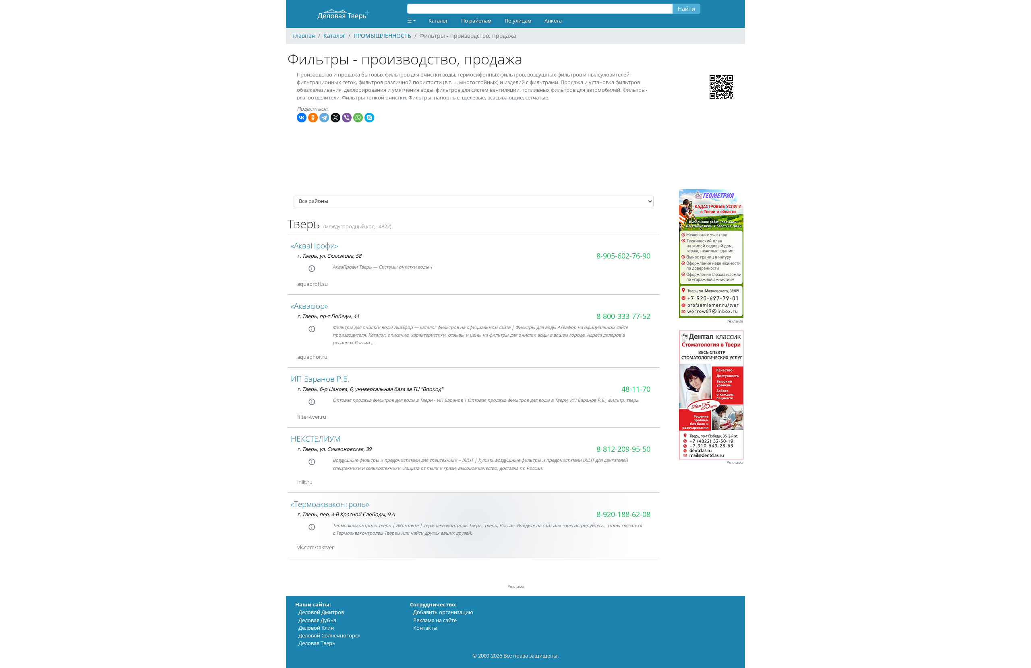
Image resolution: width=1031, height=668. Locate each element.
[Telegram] (324, 117)
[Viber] (347, 117)
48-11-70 (635, 389)
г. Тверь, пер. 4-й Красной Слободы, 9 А (346, 514)
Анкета (553, 20)
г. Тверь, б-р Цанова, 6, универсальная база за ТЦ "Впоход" (370, 389)
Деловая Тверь (316, 643)
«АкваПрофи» (314, 245)
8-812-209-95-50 (623, 449)
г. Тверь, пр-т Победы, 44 (328, 316)
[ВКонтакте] (301, 117)
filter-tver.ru (311, 416)
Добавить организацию (443, 612)
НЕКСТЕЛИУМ (315, 438)
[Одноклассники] (313, 117)
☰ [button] (409, 20)
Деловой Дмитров (321, 612)
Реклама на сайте (435, 620)
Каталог (438, 20)
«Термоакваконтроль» (330, 503)
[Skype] (369, 117)
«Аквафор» (309, 305)
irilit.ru (305, 482)
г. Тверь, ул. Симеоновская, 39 (334, 449)
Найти (686, 8)
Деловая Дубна (317, 620)
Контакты (425, 627)
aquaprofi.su (312, 283)
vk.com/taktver (315, 547)
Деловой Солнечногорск (329, 635)
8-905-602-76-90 (623, 256)
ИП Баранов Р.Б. (320, 378)
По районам (476, 20)
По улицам (518, 20)
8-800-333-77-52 (623, 316)
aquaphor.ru (312, 356)
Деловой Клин (316, 627)
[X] (335, 117)
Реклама (735, 321)
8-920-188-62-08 (623, 514)
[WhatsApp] (358, 117)
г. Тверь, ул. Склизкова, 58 (329, 255)
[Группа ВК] (337, 284)
